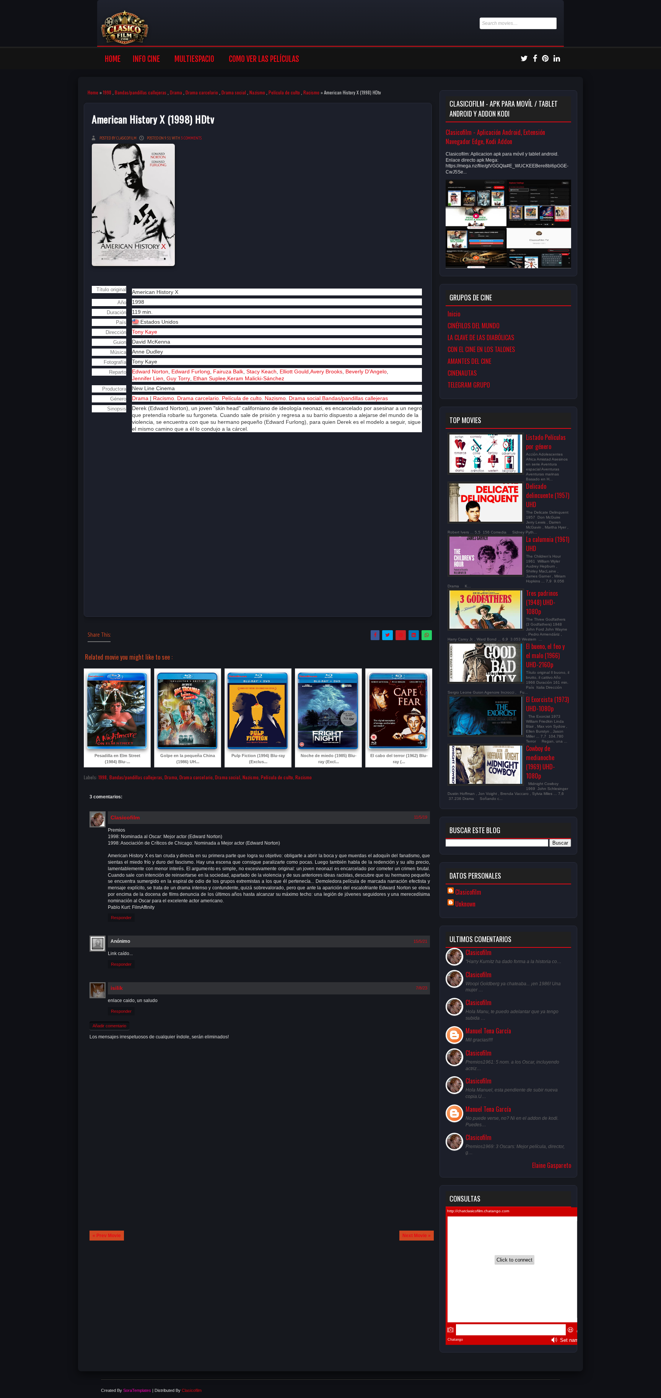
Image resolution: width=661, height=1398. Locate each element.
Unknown (465, 903)
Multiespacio (194, 59)
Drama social (233, 92)
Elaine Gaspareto (551, 1165)
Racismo (311, 92)
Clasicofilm (125, 817)
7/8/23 (421, 988)
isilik (117, 988)
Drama (176, 92)
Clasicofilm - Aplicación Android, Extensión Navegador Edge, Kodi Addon (495, 137)
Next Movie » (416, 1235)
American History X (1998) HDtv (153, 119)
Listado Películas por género (546, 442)
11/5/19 (420, 817)
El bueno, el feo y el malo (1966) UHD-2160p (545, 655)
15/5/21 (420, 941)
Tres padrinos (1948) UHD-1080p (542, 602)
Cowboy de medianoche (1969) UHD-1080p (540, 762)
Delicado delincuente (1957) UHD (547, 495)
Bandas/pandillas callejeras (140, 92)
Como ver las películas (264, 59)
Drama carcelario (202, 92)
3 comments (191, 138)
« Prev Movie (107, 1235)
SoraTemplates (137, 1390)
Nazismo (257, 92)
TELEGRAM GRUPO (469, 384)
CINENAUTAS (462, 373)
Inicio (454, 313)
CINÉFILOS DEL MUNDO (474, 325)
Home (112, 59)
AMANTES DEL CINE (469, 361)
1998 (107, 92)
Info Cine (146, 59)
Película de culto (284, 92)
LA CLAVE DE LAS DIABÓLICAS (481, 337)
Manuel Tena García (488, 1030)
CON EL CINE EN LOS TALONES (481, 349)
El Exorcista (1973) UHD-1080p (547, 704)
